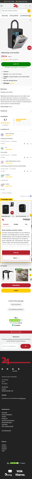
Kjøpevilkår (4, 413)
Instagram (4, 449)
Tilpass (15, 258)
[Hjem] (16, 6)
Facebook (4, 447)
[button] (16, 129)
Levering (4, 417)
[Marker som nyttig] (25, 143)
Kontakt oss (5, 418)
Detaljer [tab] (16, 224)
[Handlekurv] (29, 5)
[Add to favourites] (30, 20)
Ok (25, 346)
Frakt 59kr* (17, 332)
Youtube (4, 445)
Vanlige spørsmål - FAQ (7, 391)
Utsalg (16, 290)
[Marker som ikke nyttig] (28, 143)
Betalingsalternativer (7, 422)
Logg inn (4, 389)
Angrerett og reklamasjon (8, 420)
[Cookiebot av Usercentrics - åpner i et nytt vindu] (23, 220)
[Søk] (29, 10)
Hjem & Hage (5, 16)
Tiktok (3, 451)
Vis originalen (14, 141)
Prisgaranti (16, 285)
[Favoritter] (25, 5)
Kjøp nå (16, 64)
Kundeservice (22, 398)
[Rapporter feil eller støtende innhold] (30, 143)
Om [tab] (26, 224)
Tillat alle (16, 252)
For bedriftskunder (6, 431)
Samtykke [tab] (6, 224)
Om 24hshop (5, 387)
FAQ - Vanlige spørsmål (7, 426)
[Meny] (1, 6)
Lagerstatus (5, 424)
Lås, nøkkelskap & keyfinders (16, 309)
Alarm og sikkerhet (14, 16)
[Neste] (30, 16)
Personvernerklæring (7, 415)
